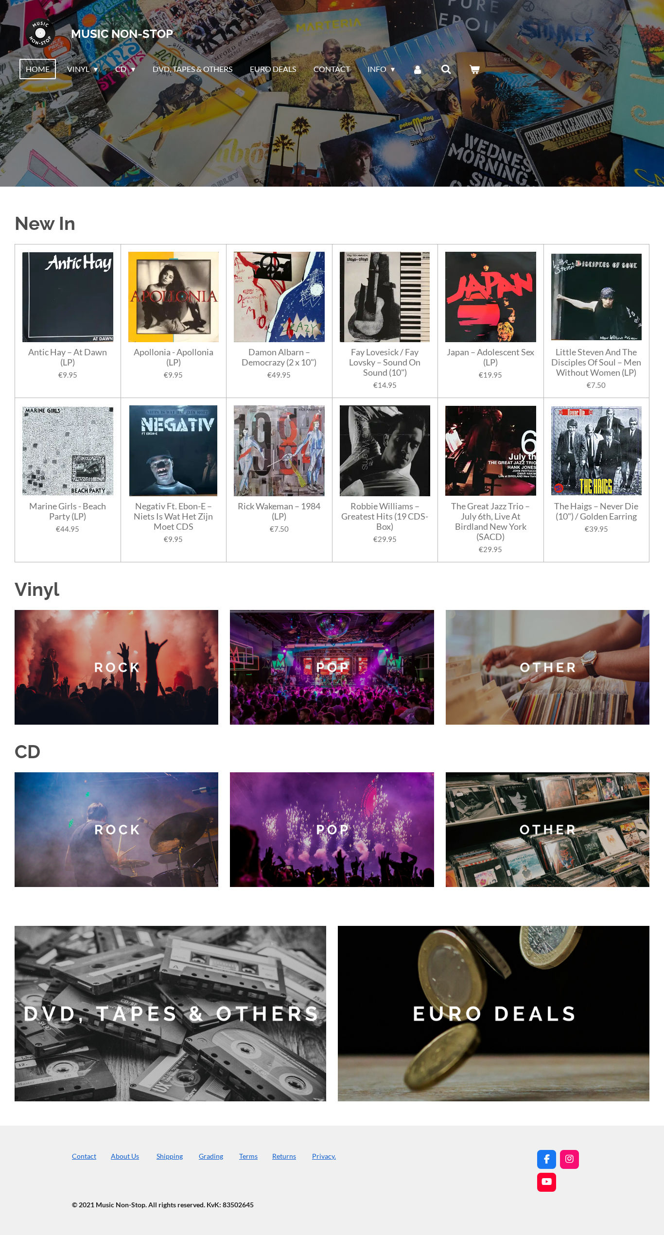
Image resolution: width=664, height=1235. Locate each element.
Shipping (170, 1156)
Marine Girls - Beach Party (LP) (67, 511)
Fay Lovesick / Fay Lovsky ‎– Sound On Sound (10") (384, 362)
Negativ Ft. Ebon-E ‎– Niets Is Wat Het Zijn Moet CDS (173, 516)
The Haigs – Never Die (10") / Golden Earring (596, 511)
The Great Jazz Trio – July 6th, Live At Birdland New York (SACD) (490, 521)
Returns (284, 1156)
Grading (211, 1156)
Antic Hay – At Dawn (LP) (67, 357)
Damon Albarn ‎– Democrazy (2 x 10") (279, 357)
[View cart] (474, 69)
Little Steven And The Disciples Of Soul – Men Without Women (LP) (596, 362)
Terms (248, 1156)
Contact (84, 1156)
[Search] (446, 69)
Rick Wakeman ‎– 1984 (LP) (279, 511)
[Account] (417, 69)
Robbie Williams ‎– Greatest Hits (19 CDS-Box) (384, 516)
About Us (125, 1156)
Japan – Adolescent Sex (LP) (490, 357)
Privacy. (324, 1156)
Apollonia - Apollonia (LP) (173, 357)
